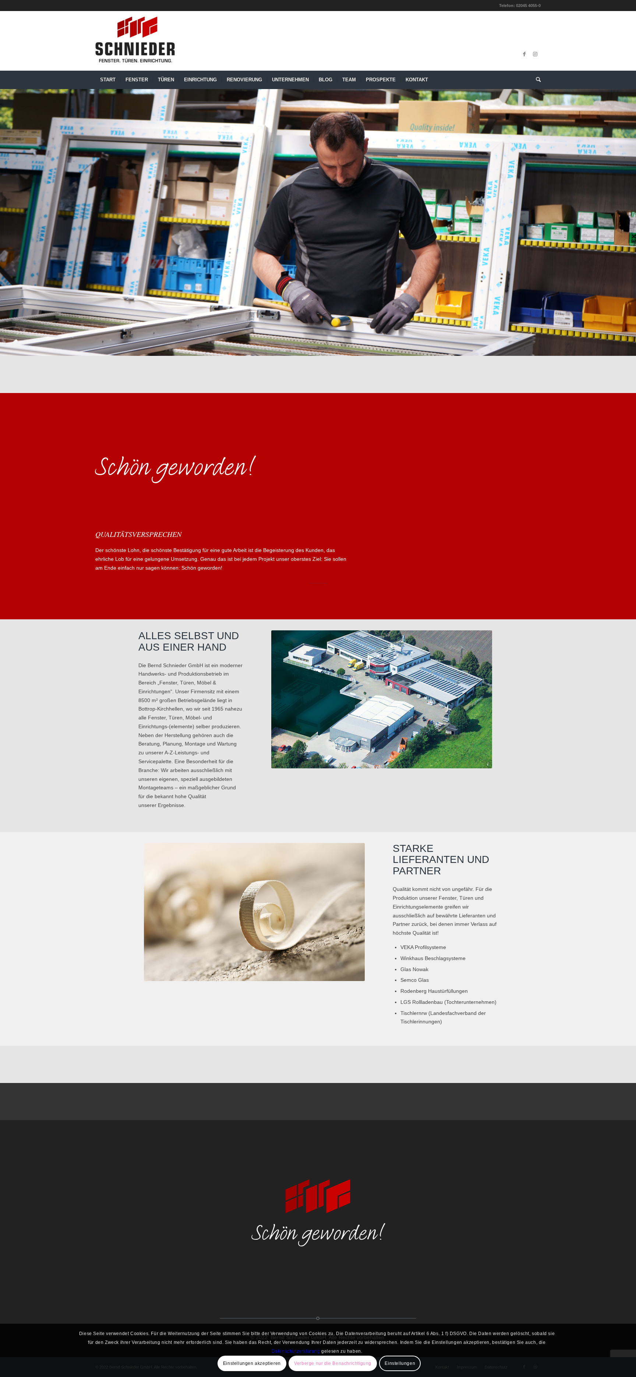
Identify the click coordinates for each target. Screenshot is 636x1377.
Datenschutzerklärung (296, 1350)
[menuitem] (107, 80)
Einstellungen (400, 1363)
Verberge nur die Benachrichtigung (332, 1363)
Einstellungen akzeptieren (252, 1363)
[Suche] (536, 80)
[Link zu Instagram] (535, 54)
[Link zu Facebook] (524, 54)
